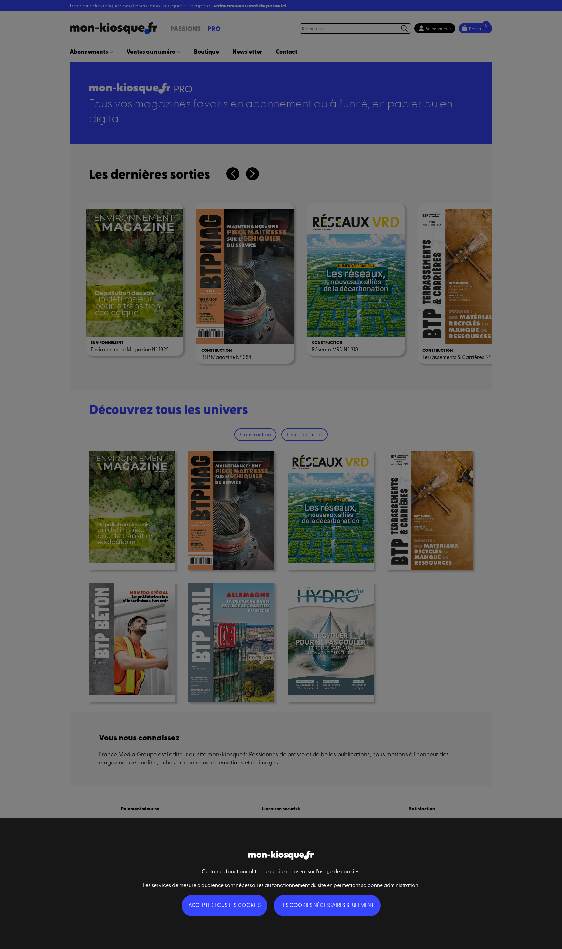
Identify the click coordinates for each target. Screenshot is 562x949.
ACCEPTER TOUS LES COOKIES (224, 904)
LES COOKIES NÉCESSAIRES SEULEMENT (327, 904)
